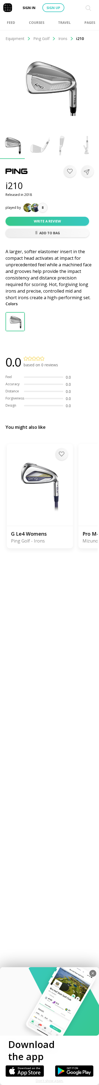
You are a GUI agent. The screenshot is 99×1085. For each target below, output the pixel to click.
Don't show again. (50, 1080)
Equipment (15, 38)
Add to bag (49, 233)
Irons (62, 38)
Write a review (47, 221)
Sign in (29, 7)
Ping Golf (41, 38)
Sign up (53, 7)
